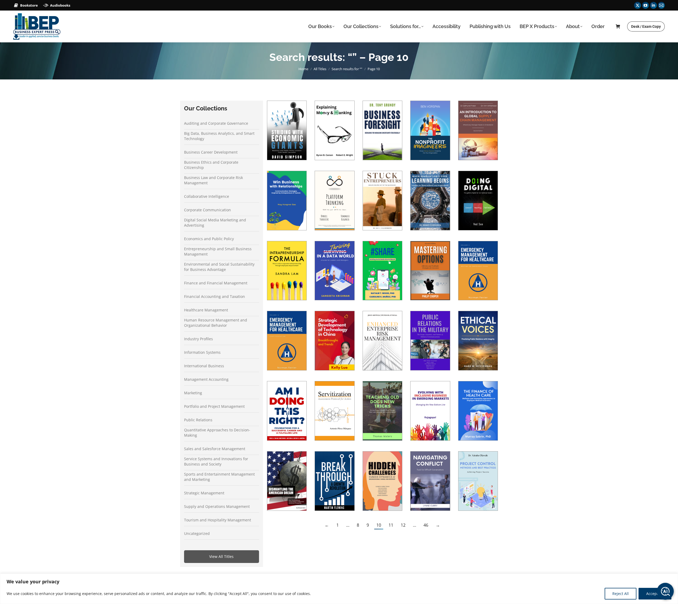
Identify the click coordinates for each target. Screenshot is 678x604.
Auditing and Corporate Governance (216, 123)
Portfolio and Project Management (214, 406)
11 (391, 525)
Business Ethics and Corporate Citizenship (211, 165)
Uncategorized (197, 533)
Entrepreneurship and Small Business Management (218, 251)
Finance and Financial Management (215, 282)
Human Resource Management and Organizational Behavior (215, 322)
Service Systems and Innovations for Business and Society (216, 461)
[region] (339, 589)
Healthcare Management (206, 309)
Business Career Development (211, 152)
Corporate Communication (207, 209)
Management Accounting (206, 379)
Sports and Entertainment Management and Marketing (219, 477)
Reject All (620, 593)
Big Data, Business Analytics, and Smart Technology (219, 136)
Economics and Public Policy (209, 238)
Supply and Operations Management (217, 506)
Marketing (193, 392)
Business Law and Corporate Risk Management (213, 180)
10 (378, 525)
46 (425, 525)
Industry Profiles (198, 338)
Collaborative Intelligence (206, 196)
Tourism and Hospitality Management (217, 519)
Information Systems (202, 352)
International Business (204, 365)
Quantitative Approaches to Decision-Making (217, 432)
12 (403, 525)
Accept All (655, 593)
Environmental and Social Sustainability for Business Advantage (219, 267)
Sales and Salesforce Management (214, 448)
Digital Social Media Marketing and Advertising (215, 222)
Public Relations (198, 419)
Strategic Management (204, 492)
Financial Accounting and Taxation (214, 296)
